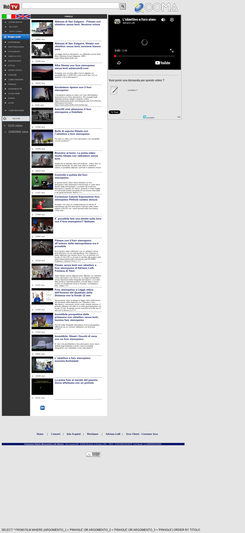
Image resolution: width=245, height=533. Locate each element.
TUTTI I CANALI (13, 31)
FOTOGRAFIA (12, 51)
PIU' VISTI (11, 26)
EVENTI (10, 98)
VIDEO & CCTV (13, 56)
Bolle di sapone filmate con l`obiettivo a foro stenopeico (72, 132)
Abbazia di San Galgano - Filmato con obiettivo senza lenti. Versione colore (78, 23)
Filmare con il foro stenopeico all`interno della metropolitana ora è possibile (76, 243)
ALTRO (9, 103)
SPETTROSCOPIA (14, 47)
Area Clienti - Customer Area (142, 434)
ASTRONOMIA (12, 42)
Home (40, 434)
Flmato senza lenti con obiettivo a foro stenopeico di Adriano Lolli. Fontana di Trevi (75, 268)
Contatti (55, 434)
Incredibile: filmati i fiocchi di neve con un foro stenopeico (76, 337)
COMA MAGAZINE (14, 110)
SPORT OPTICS (13, 70)
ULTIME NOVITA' (14, 22)
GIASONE (11, 75)
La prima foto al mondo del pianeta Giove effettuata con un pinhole (76, 381)
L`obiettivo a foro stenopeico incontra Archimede (73, 359)
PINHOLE (10, 84)
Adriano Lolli (113, 434)
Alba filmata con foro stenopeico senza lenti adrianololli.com (75, 67)
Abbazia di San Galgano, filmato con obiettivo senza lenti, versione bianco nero (78, 46)
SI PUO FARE (12, 93)
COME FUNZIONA (14, 79)
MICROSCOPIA (13, 61)
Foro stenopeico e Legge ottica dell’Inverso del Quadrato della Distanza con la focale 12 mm (74, 292)
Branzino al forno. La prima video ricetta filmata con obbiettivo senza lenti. (76, 155)
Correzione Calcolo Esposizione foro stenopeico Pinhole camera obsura (77, 198)
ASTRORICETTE (13, 89)
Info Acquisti (74, 434)
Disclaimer (92, 434)
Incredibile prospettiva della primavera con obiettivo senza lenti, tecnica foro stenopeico (76, 317)
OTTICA (10, 65)
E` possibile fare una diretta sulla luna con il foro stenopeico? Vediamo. (78, 220)
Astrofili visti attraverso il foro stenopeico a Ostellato (73, 110)
